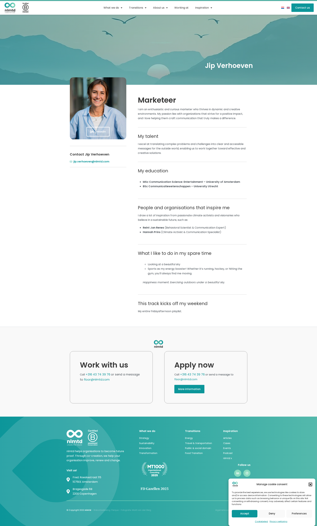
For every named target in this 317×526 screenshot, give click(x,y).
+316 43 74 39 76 (98, 374)
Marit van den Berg (142, 510)
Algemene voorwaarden (227, 510)
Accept (244, 513)
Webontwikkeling (101, 510)
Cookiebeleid (261, 521)
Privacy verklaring (278, 521)
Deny (272, 513)
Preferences (299, 513)
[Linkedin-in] (237, 473)
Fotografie (126, 510)
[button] (310, 484)
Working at (181, 8)
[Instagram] (246, 473)
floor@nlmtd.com (97, 379)
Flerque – (116, 510)
